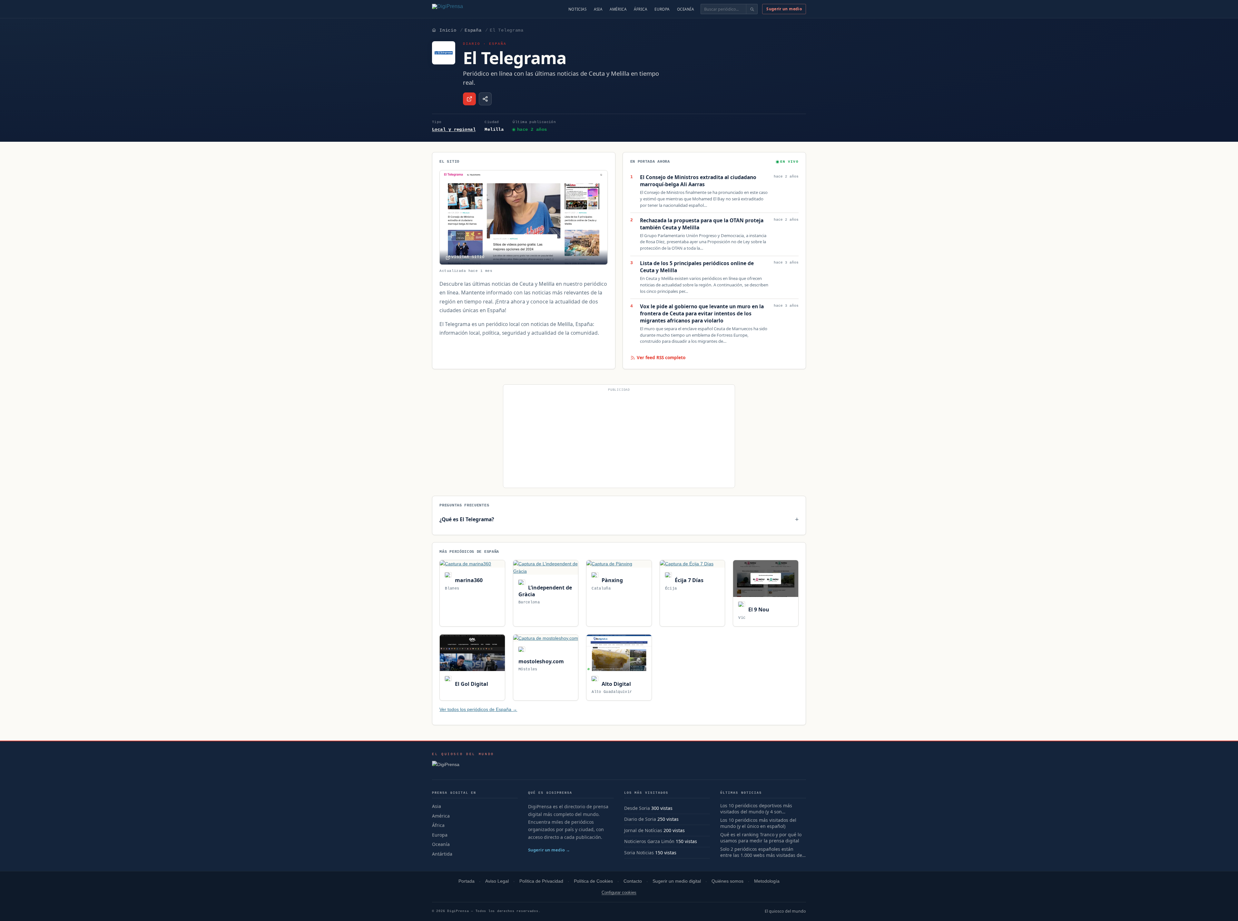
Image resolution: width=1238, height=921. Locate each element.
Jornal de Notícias (643, 830)
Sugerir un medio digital (677, 881)
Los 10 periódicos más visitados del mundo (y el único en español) (758, 823)
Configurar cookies (619, 892)
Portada (466, 881)
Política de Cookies (593, 881)
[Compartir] (485, 98)
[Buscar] (751, 9)
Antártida (442, 854)
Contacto (633, 881)
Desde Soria (637, 808)
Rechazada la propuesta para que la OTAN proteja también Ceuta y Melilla (701, 224)
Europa (661, 9)
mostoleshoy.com (541, 661)
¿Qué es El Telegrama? (466, 519)
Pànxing (611, 580)
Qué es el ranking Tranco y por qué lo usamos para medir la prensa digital (760, 838)
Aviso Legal (497, 881)
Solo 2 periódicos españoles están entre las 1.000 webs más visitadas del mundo (761, 852)
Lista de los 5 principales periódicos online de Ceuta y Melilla (697, 267)
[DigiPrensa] (463, 766)
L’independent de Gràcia (545, 591)
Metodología (767, 881)
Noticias (577, 9)
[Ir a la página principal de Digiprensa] (461, 9)
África (640, 9)
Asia (598, 9)
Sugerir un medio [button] (784, 9)
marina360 (468, 580)
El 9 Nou (758, 609)
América (618, 9)
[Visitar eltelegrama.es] (469, 98)
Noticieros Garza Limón (649, 841)
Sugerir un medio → (549, 850)
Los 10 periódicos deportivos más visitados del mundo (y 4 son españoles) (756, 809)
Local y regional (454, 129)
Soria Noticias (639, 852)
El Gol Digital (471, 683)
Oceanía (685, 9)
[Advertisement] (619, 439)
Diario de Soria (640, 819)
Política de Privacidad (541, 881)
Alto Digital (615, 683)
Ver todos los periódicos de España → (478, 709)
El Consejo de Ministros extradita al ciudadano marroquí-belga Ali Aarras (698, 181)
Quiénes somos (727, 881)
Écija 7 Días (688, 580)
